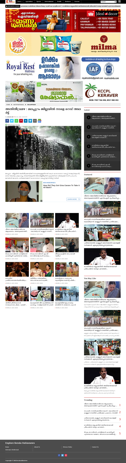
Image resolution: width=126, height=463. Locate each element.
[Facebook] (59, 455)
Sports (39, 1)
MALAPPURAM (31, 104)
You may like (90, 279)
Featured (88, 175)
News (19, 1)
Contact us (95, 447)
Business (68, 1)
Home (8, 104)
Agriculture (29, 1)
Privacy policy (67, 447)
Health (59, 1)
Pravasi (77, 1)
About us (37, 447)
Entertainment (49, 1)
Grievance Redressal (12, 450)
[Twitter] (62, 455)
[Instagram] (66, 455)
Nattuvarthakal (18, 104)
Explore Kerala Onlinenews (20, 443)
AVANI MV (10, 117)
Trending (88, 400)
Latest (87, 110)
